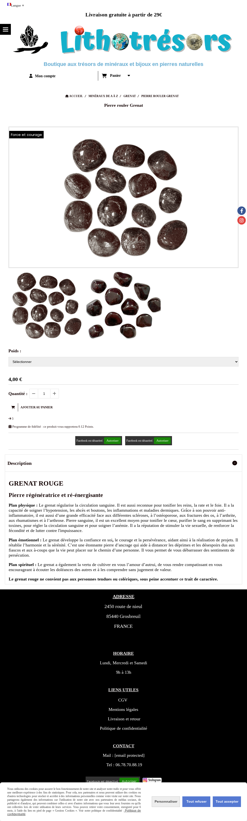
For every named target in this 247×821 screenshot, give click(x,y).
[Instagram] (241, 220)
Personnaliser (166, 801)
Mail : (123, 755)
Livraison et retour (123, 718)
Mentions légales (123, 709)
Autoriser (112, 440)
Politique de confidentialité (123, 728)
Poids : (14, 350)
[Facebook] (241, 210)
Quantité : (17, 393)
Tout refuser (196, 801)
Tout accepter (227, 801)
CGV (122, 700)
